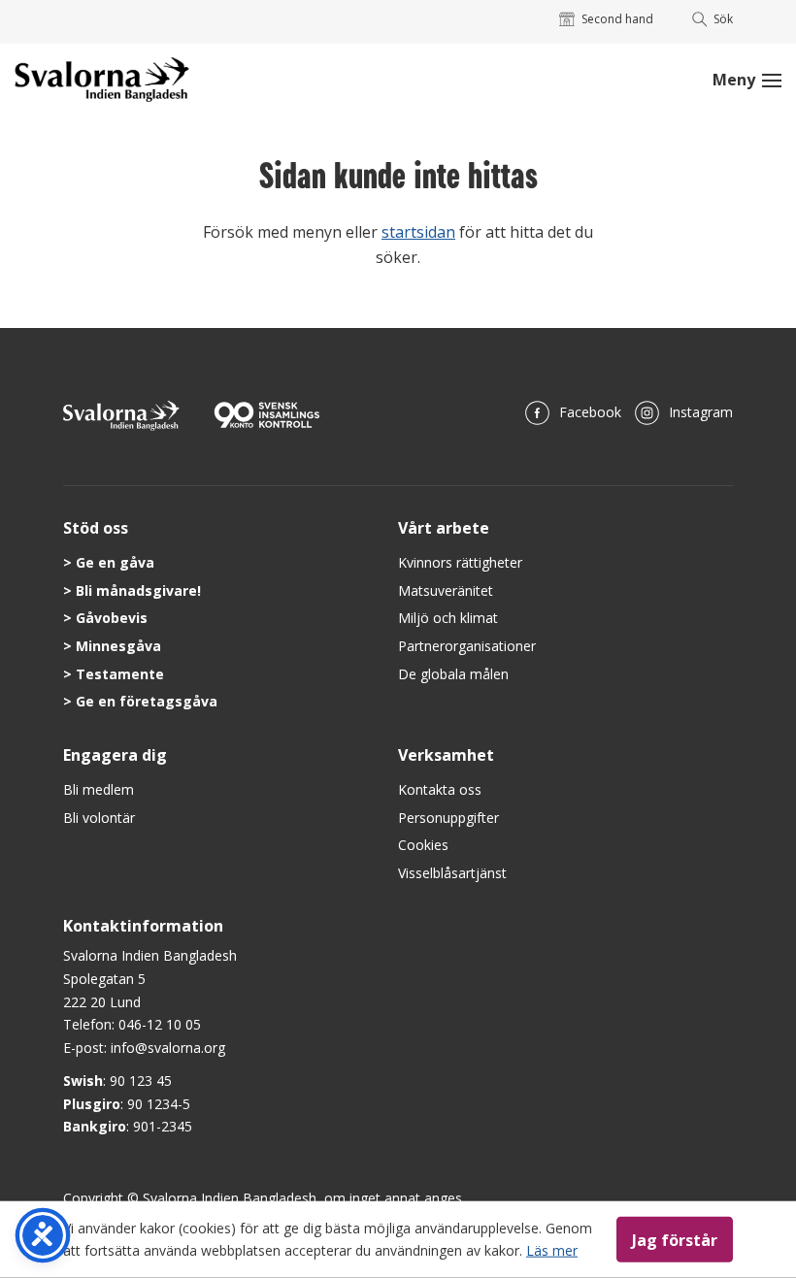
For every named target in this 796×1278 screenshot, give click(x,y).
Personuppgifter (448, 817)
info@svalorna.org (168, 1047)
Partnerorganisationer (467, 646)
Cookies (423, 845)
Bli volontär (99, 817)
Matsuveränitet (445, 590)
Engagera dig (115, 755)
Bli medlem (98, 789)
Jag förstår (674, 1239)
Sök (723, 19)
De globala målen (453, 674)
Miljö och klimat (448, 617)
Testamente (120, 674)
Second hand (617, 19)
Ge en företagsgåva (146, 701)
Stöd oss (95, 528)
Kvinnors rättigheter (460, 562)
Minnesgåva (118, 646)
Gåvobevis (112, 617)
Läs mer (552, 1249)
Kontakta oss (439, 789)
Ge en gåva (115, 562)
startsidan (418, 232)
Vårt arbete (443, 528)
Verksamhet (446, 755)
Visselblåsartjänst (452, 873)
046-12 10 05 (159, 1024)
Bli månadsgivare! (138, 590)
